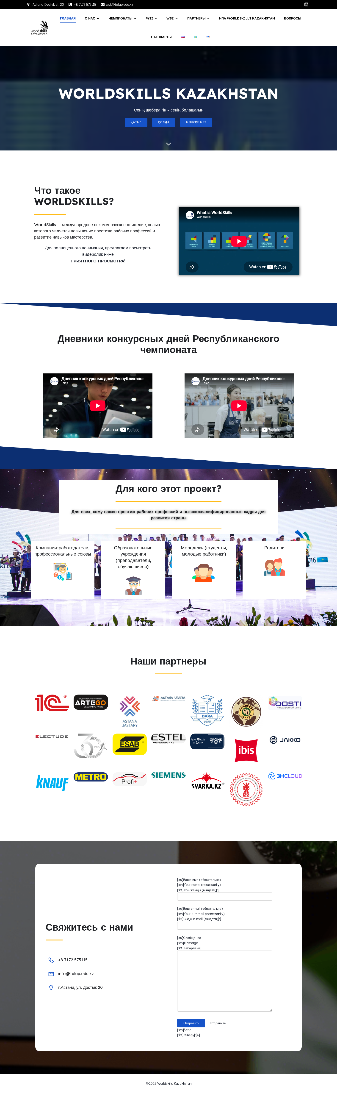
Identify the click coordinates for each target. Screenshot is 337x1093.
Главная (68, 18)
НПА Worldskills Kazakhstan (247, 18)
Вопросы (292, 18)
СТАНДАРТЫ (161, 37)
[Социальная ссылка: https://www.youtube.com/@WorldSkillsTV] (306, 4)
